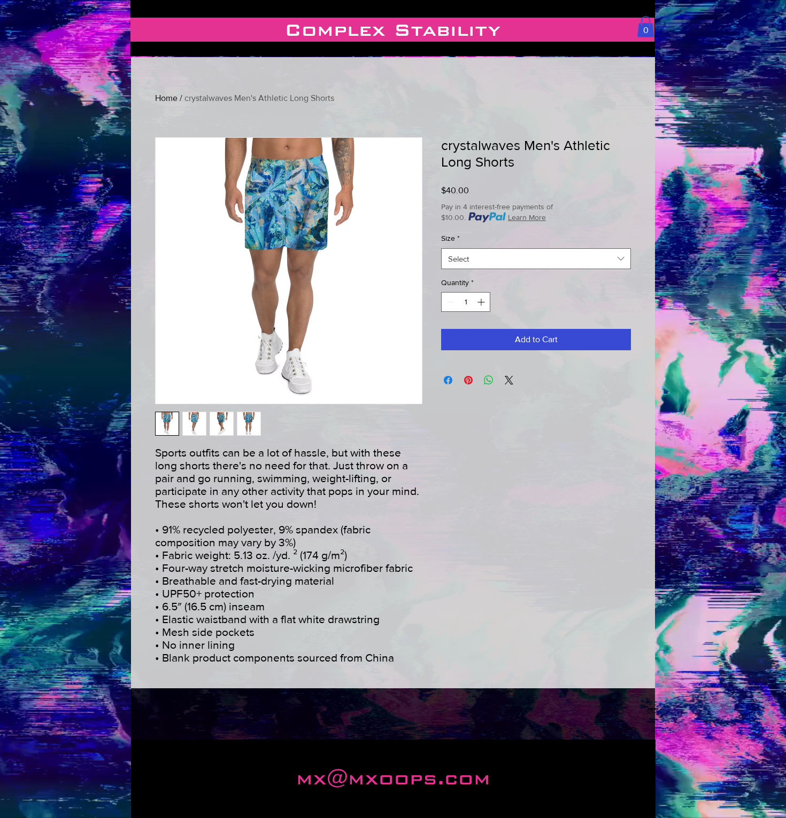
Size (450, 238)
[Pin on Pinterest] (468, 380)
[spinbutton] (465, 302)
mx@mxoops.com (393, 778)
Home (166, 98)
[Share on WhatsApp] (488, 380)
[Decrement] (449, 302)
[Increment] (482, 302)
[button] (645, 26)
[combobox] (536, 258)
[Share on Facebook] (448, 380)
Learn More (527, 217)
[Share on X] (509, 380)
